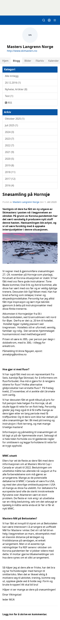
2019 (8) (9, 165)
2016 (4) (9, 185)
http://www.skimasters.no (22, 50)
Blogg (16, 60)
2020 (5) (9, 158)
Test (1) (9, 96)
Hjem (5, 60)
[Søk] (43, 20)
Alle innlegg (11, 76)
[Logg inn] (49, 20)
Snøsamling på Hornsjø (26, 194)
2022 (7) (9, 145)
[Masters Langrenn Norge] (30, 8)
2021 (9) (9, 152)
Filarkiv (40, 60)
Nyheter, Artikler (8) (16, 89)
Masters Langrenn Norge (26, 201)
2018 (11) (10, 172)
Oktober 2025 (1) (14, 118)
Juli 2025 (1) (11, 125)
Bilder (27, 60)
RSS (9, 102)
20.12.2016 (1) (13, 82)
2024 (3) (9, 132)
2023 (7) (9, 138)
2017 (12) (10, 178)
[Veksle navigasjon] (55, 20)
